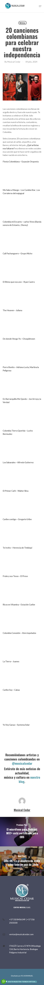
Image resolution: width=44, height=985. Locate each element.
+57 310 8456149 (17, 919)
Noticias (22, 23)
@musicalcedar (22, 763)
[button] (40, 6)
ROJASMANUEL (27, 976)
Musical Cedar (13, 61)
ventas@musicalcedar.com (21, 934)
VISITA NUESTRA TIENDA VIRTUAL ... (22, 982)
